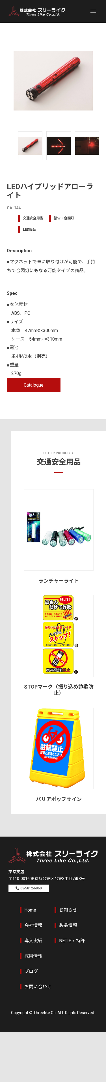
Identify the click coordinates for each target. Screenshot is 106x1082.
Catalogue (34, 385)
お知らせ (68, 910)
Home (30, 910)
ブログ (31, 971)
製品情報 (68, 925)
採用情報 (33, 956)
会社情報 (33, 925)
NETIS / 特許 (72, 940)
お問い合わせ (37, 986)
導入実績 (33, 940)
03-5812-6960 (31, 888)
